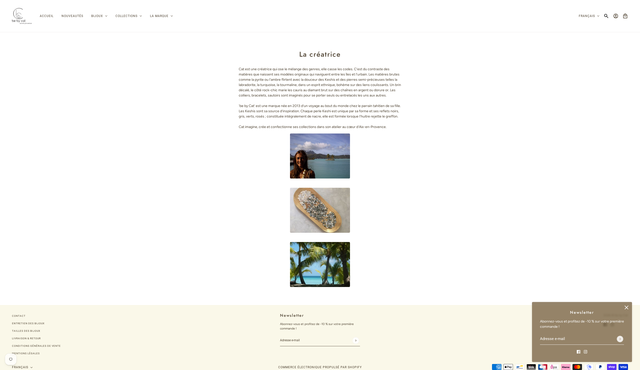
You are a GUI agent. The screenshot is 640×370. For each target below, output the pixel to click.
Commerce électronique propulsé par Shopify (320, 367)
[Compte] (615, 16)
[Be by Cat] (22, 16)
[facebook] (578, 351)
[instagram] (585, 351)
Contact (19, 315)
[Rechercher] (606, 16)
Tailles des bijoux (26, 331)
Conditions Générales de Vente (36, 345)
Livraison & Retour (26, 338)
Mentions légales (26, 353)
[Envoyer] (620, 339)
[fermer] (626, 307)
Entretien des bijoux (28, 323)
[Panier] (625, 16)
